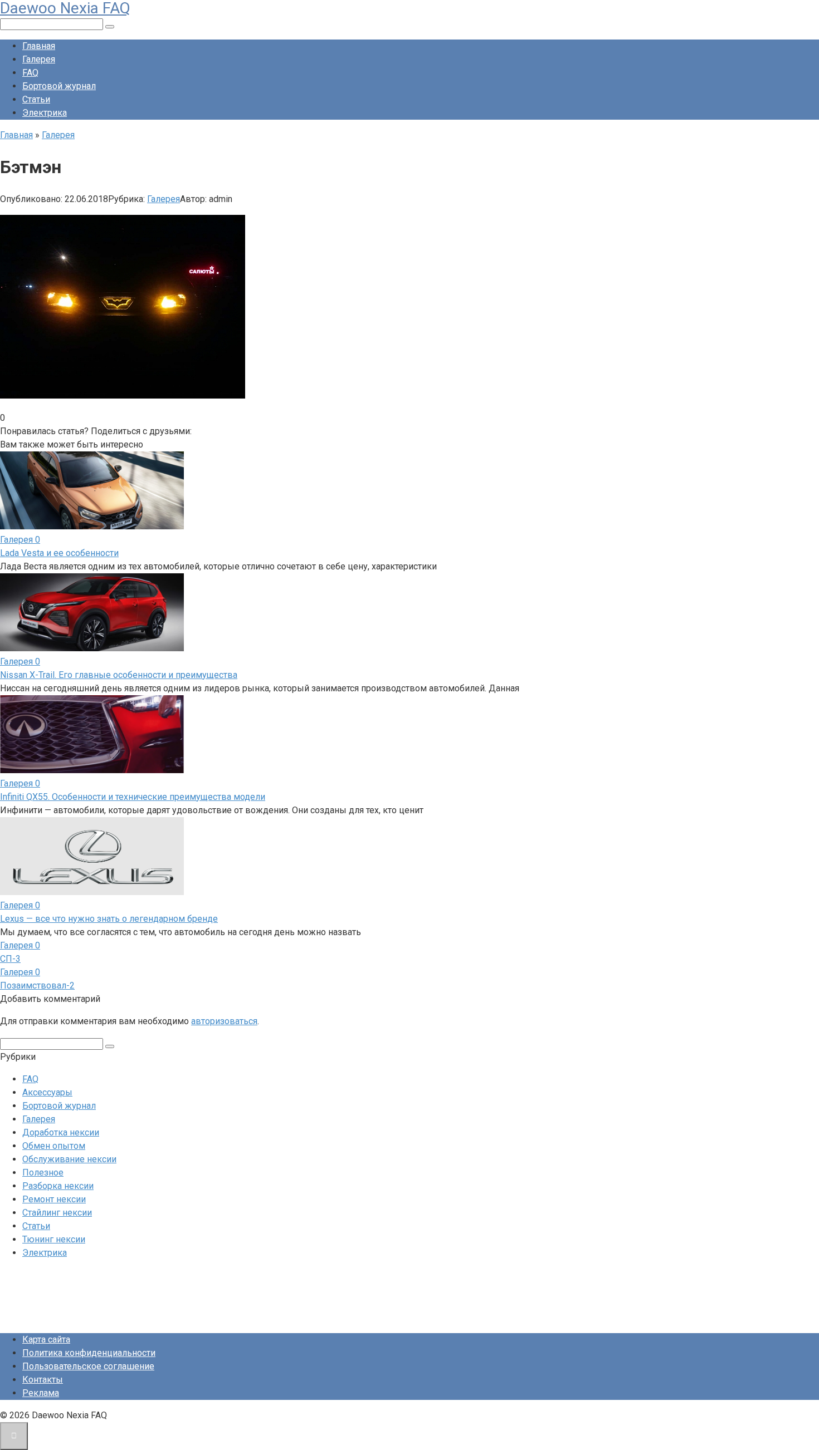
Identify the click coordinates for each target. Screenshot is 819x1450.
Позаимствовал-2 (37, 985)
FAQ (30, 72)
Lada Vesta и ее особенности (59, 553)
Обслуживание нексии (69, 1159)
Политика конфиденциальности (88, 1353)
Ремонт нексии (54, 1199)
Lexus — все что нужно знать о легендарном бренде (109, 918)
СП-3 (10, 958)
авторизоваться (224, 1021)
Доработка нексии (60, 1132)
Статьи (36, 99)
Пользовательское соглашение (88, 1366)
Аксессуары (47, 1092)
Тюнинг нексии (53, 1239)
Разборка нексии (58, 1186)
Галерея (38, 59)
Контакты (42, 1379)
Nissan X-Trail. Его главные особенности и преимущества (118, 675)
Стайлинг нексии (57, 1212)
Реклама (40, 1393)
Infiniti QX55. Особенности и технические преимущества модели (132, 797)
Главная (38, 46)
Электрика (44, 112)
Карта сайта (46, 1339)
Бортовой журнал (59, 86)
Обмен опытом (53, 1146)
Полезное (43, 1172)
